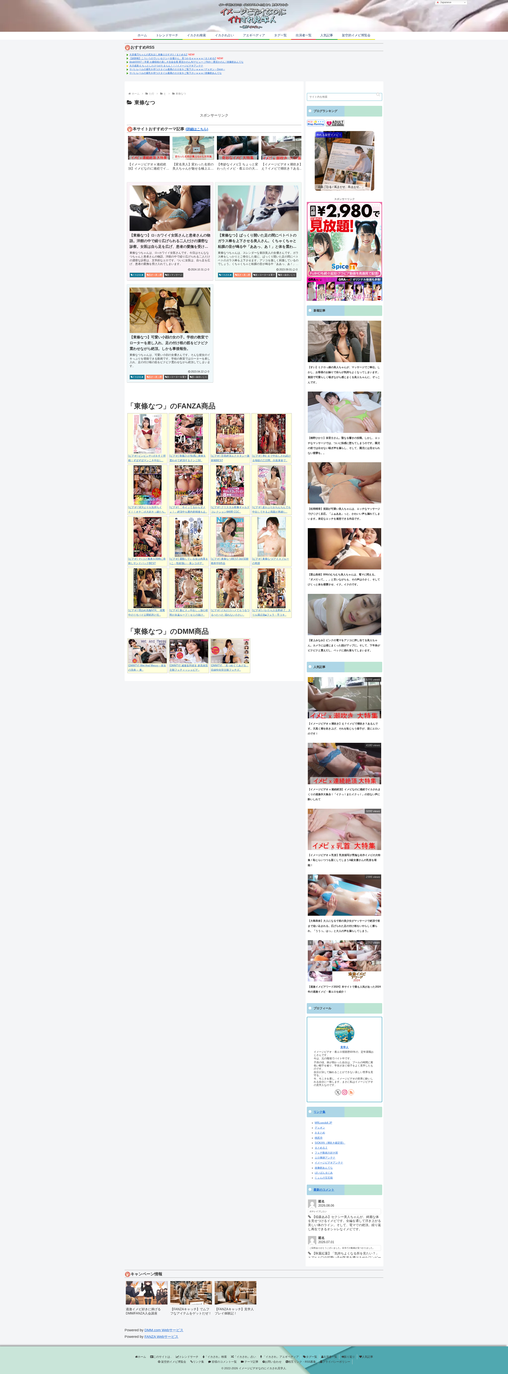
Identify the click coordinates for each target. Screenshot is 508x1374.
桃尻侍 (318, 1138)
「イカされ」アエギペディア (280, 1356)
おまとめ (320, 1132)
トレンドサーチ (188, 1356)
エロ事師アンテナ (325, 1157)
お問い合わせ (273, 1361)
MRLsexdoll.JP (323, 1122)
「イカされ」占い (245, 1356)
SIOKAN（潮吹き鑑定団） (330, 1142)
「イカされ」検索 (216, 1356)
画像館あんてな (324, 1168)
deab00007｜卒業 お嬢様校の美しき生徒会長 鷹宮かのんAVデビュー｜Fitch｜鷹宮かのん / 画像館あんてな (186, 62)
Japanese (445, 2)
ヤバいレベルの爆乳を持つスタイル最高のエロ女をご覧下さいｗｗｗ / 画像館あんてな (175, 73)
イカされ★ (138, 275)
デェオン (320, 1127)
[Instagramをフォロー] (344, 1092)
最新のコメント (324, 1189)
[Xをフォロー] (338, 1092)
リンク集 (319, 1111)
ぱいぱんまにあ (324, 1172)
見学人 (344, 1047)
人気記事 (367, 1356)
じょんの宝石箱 (324, 1177)
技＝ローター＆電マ (265, 275)
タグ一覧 (311, 1356)
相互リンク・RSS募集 (302, 1361)
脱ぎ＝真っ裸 (155, 275)
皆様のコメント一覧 (224, 1361)
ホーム (142, 1356)
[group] (149, 154)
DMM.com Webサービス (163, 1330)
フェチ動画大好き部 (326, 1152)
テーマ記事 (251, 1361)
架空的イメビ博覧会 (173, 1361)
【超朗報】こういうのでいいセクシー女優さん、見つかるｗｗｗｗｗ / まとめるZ (172, 58)
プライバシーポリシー (336, 1361)
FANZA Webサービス (161, 1337)
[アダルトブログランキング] (335, 123)
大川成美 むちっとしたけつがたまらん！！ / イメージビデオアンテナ (166, 65)
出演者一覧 (330, 1356)
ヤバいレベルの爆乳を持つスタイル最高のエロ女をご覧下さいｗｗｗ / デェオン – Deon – (177, 69)
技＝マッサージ (174, 275)
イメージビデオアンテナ (329, 1162)
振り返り (349, 1356)
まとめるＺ (321, 1147)
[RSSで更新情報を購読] (351, 1092)
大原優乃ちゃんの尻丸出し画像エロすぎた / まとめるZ (158, 54)
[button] (294, 154)
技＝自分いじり (287, 275)
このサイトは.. (162, 1356)
